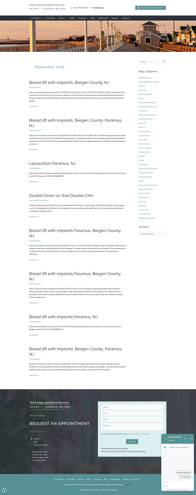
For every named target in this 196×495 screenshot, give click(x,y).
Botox (141, 98)
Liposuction (143, 164)
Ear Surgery (143, 140)
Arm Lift (142, 86)
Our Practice (58, 479)
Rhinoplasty (143, 197)
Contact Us (136, 479)
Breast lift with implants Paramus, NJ (63, 316)
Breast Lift (143, 111)
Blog (105, 479)
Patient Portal (115, 479)
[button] (150, 8)
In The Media (70, 479)
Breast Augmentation (147, 102)
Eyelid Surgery (144, 144)
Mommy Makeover (146, 173)
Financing (97, 479)
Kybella (142, 156)
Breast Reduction (146, 119)
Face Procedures (145, 148)
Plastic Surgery (145, 193)
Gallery (89, 479)
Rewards (126, 479)
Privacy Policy (131, 434)
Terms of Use (105, 490)
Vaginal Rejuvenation (147, 218)
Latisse (141, 160)
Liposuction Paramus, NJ (52, 163)
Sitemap (114, 490)
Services (81, 479)
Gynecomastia (144, 152)
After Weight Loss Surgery (149, 82)
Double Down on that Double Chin (61, 195)
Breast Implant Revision (148, 106)
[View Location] (92, 7)
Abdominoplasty (145, 78)
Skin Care (142, 201)
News (141, 181)
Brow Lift (142, 123)
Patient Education (146, 189)
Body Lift (142, 90)
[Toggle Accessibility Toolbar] (4, 490)
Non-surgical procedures (39, 200)
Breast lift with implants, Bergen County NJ (69, 82)
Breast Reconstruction (148, 115)
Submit (132, 442)
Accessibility (83, 490)
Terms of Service (141, 434)
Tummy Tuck (144, 210)
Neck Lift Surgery (145, 177)
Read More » (34, 106)
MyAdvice (128, 484)
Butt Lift (142, 127)
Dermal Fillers (144, 135)
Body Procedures (145, 94)
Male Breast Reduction (148, 168)
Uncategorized (35, 87)
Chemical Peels (145, 131)
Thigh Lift (142, 206)
